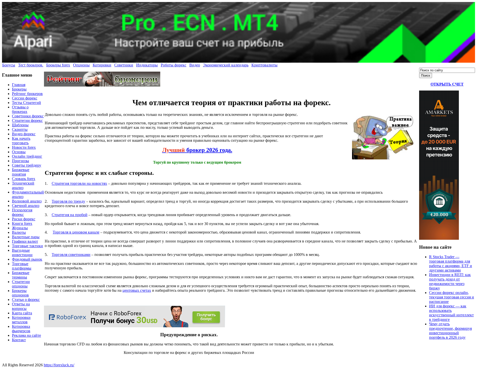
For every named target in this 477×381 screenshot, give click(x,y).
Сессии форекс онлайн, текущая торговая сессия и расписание (451, 297)
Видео (194, 65)
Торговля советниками (71, 254)
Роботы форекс (173, 65)
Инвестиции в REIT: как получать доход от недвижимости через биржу (450, 281)
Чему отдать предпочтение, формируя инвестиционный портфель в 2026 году (450, 330)
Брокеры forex (58, 65)
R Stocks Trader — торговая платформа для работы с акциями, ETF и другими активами (450, 263)
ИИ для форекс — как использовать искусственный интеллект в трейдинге (451, 313)
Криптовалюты (264, 65)
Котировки (102, 65)
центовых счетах (136, 290)
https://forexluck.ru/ (59, 365)
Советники (123, 65)
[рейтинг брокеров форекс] (102, 85)
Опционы (81, 65)
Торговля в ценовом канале (76, 232)
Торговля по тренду (68, 201)
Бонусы (8, 65)
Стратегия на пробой (69, 215)
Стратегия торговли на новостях (79, 183)
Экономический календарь (225, 65)
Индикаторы (147, 65)
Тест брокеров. (30, 65)
